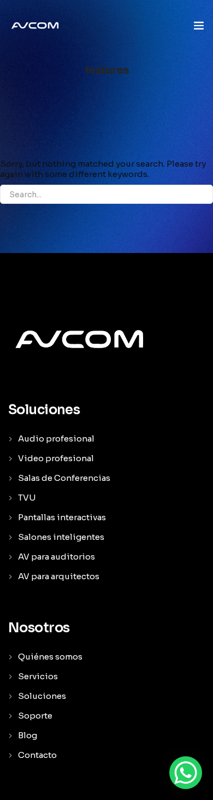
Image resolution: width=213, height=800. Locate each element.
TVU (27, 497)
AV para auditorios (56, 556)
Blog (27, 735)
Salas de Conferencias (64, 478)
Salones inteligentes (61, 537)
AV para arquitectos (58, 576)
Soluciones (42, 696)
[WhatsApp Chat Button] (185, 772)
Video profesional (56, 458)
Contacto (37, 755)
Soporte (35, 715)
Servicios (38, 676)
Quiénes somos (50, 656)
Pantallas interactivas (62, 517)
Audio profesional (56, 438)
